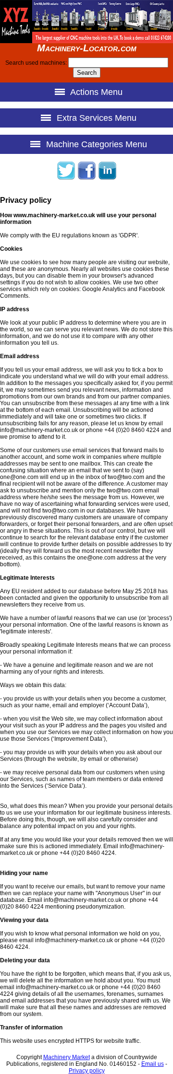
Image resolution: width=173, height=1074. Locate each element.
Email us (152, 1064)
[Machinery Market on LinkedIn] (107, 178)
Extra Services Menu (95, 118)
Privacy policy (87, 1070)
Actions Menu (95, 92)
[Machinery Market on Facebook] (86, 178)
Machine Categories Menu (95, 144)
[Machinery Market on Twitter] (65, 178)
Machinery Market (66, 1057)
